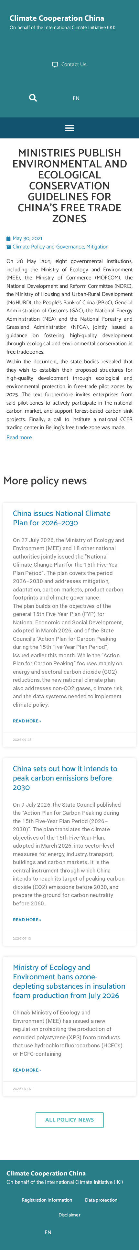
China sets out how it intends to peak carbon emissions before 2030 (65, 778)
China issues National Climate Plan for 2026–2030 (62, 518)
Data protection (101, 1200)
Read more (19, 437)
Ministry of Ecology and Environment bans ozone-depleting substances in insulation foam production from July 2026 (69, 982)
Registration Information (47, 1200)
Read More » (27, 721)
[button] (33, 98)
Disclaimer (69, 1215)
